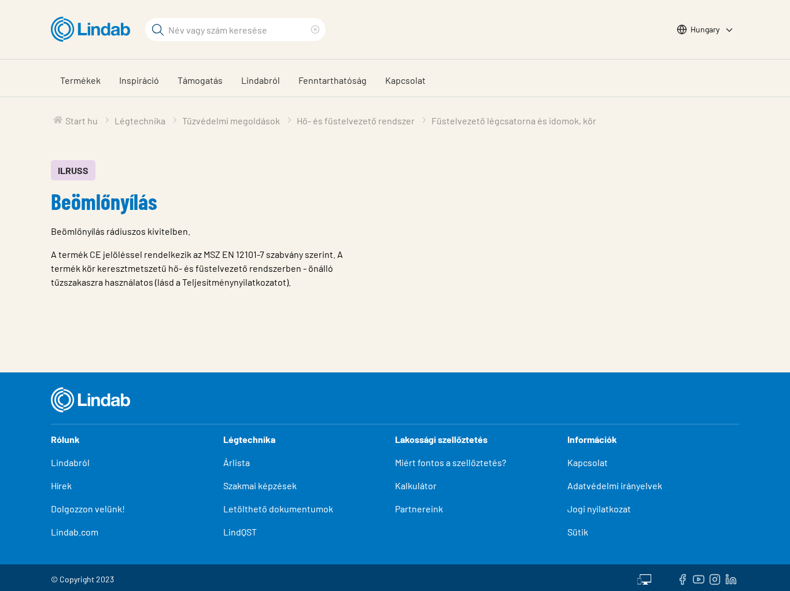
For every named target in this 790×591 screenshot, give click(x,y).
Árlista (236, 462)
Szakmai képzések (260, 485)
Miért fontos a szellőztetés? (450, 462)
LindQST (240, 531)
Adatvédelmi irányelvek (614, 485)
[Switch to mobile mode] (644, 577)
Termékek (80, 80)
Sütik (577, 531)
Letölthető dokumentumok (278, 508)
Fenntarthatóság (332, 80)
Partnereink (419, 508)
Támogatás (200, 80)
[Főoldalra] (93, 29)
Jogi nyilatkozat (599, 508)
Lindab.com (74, 531)
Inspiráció (139, 80)
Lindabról (260, 80)
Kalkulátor (416, 485)
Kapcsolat (405, 80)
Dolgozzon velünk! (88, 508)
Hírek (62, 485)
